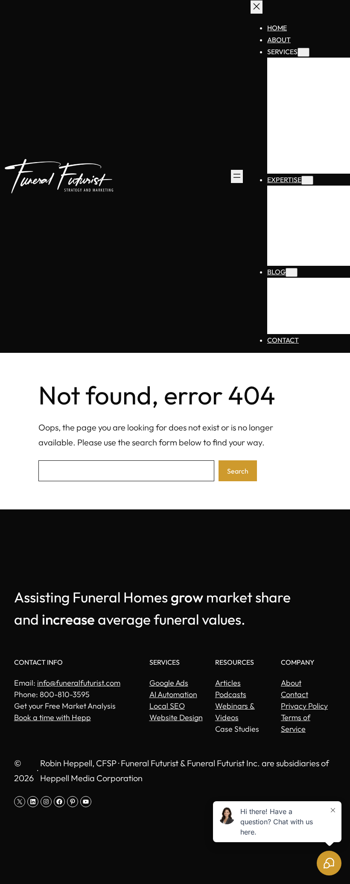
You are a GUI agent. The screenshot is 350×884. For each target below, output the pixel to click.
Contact (294, 694)
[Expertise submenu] (307, 180)
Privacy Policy (304, 706)
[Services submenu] (303, 52)
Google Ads (168, 683)
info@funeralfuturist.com (78, 683)
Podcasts (230, 694)
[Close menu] (256, 7)
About (291, 683)
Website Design (176, 717)
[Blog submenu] (292, 272)
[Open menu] (236, 176)
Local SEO (167, 706)
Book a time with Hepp (52, 717)
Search (237, 471)
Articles (228, 683)
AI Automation (173, 694)
